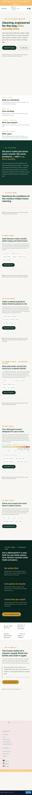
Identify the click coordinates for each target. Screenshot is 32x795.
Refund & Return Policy (7, 744)
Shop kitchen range (9, 327)
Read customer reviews (10, 682)
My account (5, 734)
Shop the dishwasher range (11, 614)
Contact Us (5, 756)
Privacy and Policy (6, 751)
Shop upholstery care (9, 526)
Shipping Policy (6, 753)
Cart (4, 736)
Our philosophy (24, 47)
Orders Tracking (6, 739)
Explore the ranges (9, 47)
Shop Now (28, 792)
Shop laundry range (9, 466)
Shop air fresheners (9, 392)
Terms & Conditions (7, 741)
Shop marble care (8, 264)
